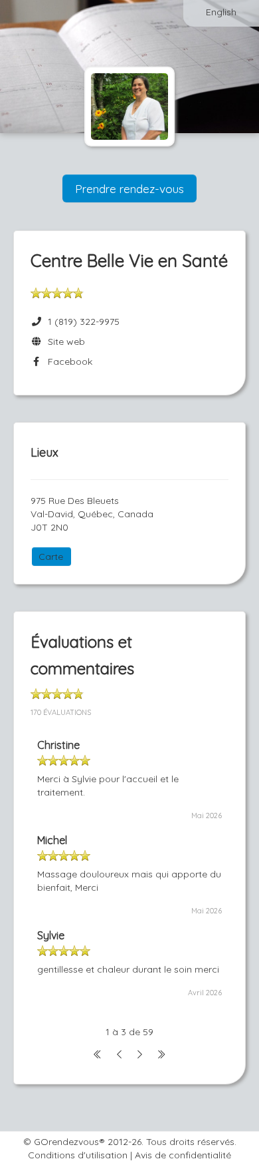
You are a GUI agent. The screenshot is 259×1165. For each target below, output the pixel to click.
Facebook (67, 361)
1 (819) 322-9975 (84, 322)
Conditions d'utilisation (78, 1155)
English (221, 12)
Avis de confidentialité (183, 1155)
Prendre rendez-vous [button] (129, 188)
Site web (64, 342)
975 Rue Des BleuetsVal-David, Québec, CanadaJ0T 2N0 (92, 514)
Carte (51, 557)
